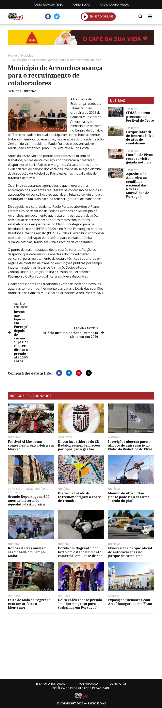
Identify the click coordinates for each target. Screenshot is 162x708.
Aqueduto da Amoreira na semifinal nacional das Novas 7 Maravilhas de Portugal (137, 185)
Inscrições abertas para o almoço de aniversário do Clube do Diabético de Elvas (130, 445)
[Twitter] (57, 16)
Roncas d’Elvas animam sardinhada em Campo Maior (27, 552)
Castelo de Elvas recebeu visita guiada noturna (139, 158)
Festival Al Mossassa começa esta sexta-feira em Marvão (31, 445)
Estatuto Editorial (50, 683)
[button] (84, 16)
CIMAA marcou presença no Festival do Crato (140, 116)
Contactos (118, 683)
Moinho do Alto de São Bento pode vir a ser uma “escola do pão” (128, 497)
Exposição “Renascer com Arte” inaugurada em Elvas (130, 602)
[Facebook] (48, 16)
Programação (87, 683)
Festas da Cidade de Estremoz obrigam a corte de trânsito (79, 497)
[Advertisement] (131, 73)
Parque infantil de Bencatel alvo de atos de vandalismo (140, 137)
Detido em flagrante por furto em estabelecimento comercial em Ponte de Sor (80, 552)
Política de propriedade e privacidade (81, 688)
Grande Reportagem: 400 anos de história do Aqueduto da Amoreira (28, 500)
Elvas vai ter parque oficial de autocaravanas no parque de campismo (130, 552)
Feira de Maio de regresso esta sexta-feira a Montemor (29, 603)
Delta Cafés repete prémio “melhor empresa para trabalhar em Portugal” (80, 603)
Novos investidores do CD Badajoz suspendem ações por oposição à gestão (79, 445)
